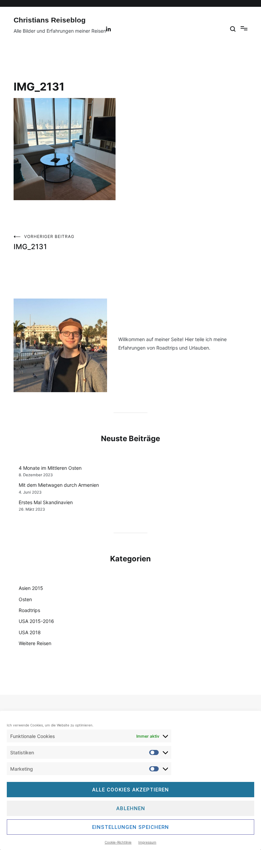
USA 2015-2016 (36, 621)
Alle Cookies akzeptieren (130, 790)
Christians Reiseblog (50, 20)
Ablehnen (130, 808)
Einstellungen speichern (130, 827)
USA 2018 (30, 632)
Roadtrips (29, 610)
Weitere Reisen (35, 643)
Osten (25, 599)
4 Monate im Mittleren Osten (50, 468)
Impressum (147, 842)
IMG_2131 (44, 242)
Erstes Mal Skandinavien (46, 502)
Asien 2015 (31, 588)
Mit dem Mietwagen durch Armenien (59, 485)
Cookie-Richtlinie (118, 842)
